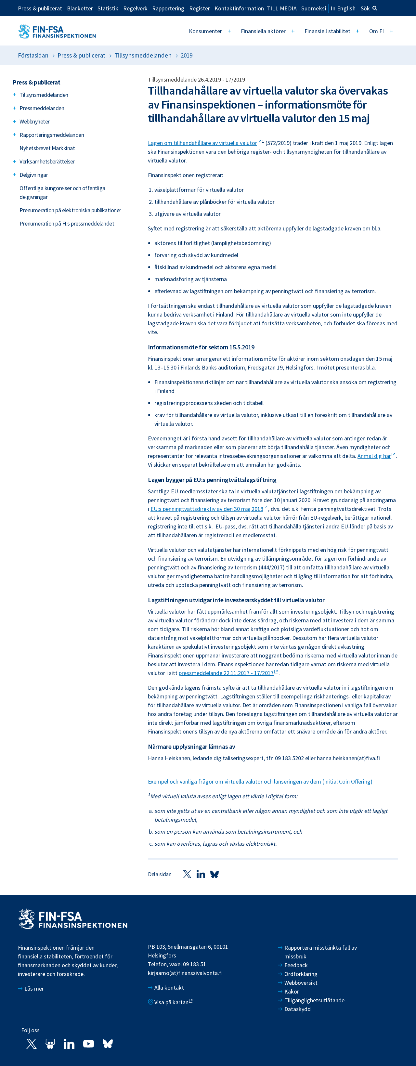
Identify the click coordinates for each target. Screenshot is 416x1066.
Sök (365, 8)
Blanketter (80, 8)
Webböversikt (301, 982)
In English (343, 8)
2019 (186, 55)
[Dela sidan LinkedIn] (201, 873)
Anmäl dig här (374, 456)
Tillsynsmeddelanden (143, 55)
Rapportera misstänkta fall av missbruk (320, 952)
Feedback (296, 965)
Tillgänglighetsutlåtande (314, 1000)
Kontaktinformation (239, 8)
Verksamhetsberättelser (47, 161)
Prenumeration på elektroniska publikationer (70, 210)
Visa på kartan (171, 1002)
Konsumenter (205, 31)
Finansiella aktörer (263, 31)
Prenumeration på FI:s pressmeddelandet (67, 223)
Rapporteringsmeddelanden (52, 134)
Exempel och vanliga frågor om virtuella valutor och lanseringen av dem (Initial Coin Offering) (260, 781)
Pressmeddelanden (42, 108)
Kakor (291, 991)
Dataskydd (297, 1009)
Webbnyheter (35, 121)
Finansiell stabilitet (327, 31)
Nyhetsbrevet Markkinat (47, 148)
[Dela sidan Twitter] (187, 873)
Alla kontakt (169, 987)
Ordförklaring (301, 974)
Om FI (376, 31)
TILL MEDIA (281, 8)
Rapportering (168, 8)
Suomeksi (313, 8)
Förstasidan (33, 55)
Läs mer (34, 988)
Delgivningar (34, 174)
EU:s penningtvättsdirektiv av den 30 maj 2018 (206, 509)
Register (199, 8)
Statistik (108, 8)
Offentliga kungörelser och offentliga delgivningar (62, 192)
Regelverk (135, 8)
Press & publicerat (40, 8)
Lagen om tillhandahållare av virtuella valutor (202, 143)
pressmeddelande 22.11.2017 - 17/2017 (226, 673)
